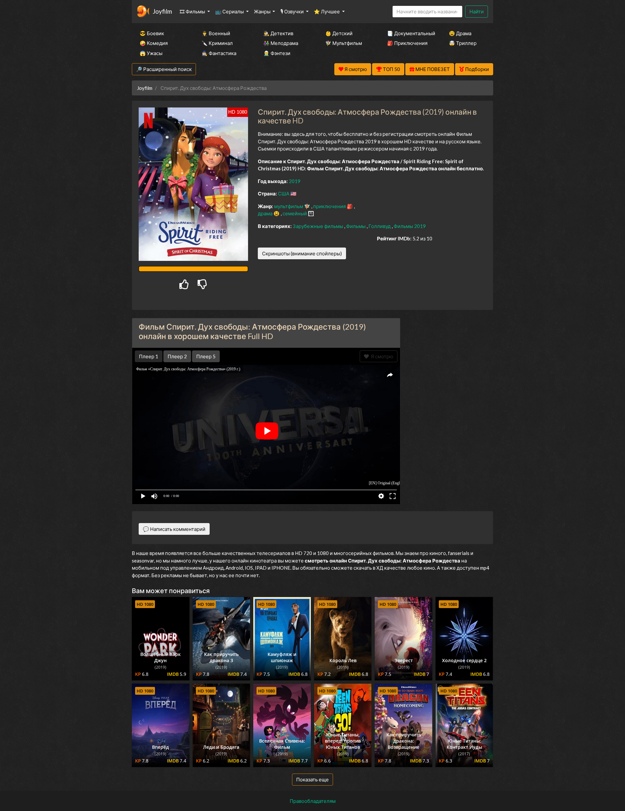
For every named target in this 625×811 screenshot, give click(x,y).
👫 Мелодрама (280, 43)
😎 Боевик (152, 33)
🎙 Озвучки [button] (292, 11)
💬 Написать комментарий (174, 529)
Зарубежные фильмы (318, 226)
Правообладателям (313, 801)
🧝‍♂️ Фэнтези (276, 53)
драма (265, 213)
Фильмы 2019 (410, 226)
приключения (330, 206)
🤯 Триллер (463, 43)
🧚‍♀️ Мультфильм (343, 43)
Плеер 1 (148, 356)
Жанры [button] (262, 11)
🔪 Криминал (217, 43)
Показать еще (312, 779)
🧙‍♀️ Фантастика (218, 53)
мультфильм (289, 206)
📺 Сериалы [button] (230, 11)
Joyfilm (162, 11)
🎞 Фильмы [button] (193, 11)
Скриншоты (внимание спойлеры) (302, 253)
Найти (476, 11)
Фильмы (356, 226)
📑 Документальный (409, 33)
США (284, 193)
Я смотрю (381, 356)
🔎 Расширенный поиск (164, 69)
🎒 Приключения (407, 43)
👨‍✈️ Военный (215, 33)
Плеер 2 (177, 356)
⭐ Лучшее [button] (327, 11)
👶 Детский (339, 33)
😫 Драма (460, 33)
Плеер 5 (205, 356)
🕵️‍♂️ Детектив (278, 33)
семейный (295, 213)
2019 (294, 181)
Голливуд (380, 226)
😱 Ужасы (151, 53)
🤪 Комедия (154, 43)
